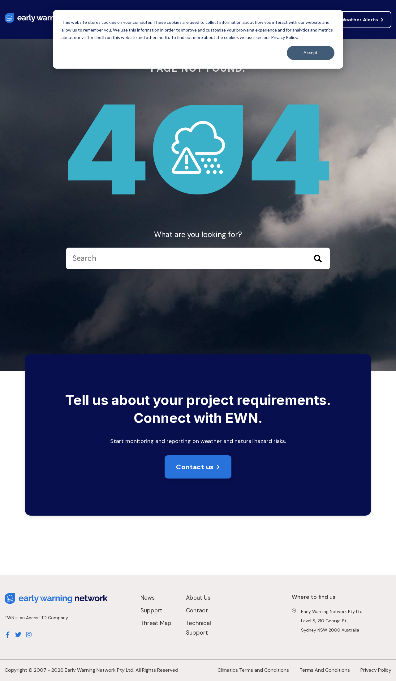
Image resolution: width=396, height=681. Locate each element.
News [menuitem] (147, 598)
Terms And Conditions (324, 670)
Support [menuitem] (151, 610)
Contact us (195, 466)
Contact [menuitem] (197, 610)
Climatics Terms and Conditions (253, 670)
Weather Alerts (359, 19)
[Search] (318, 260)
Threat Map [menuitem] (155, 623)
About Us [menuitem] (198, 598)
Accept (310, 52)
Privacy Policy (375, 670)
